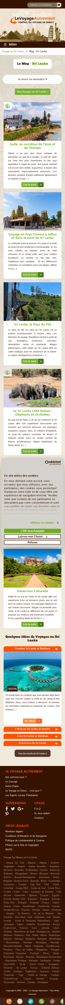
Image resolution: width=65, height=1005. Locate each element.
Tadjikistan (30, 971)
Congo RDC (22, 888)
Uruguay (54, 978)
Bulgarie (8, 881)
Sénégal (18, 971)
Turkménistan (11, 978)
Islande (7, 921)
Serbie (56, 960)
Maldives (19, 935)
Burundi (34, 881)
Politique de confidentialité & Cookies (24, 840)
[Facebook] (7, 809)
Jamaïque (9, 924)
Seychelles (9, 964)
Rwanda (30, 957)
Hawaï (46, 910)
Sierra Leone (37, 964)
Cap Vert (35, 884)
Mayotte (8, 939)
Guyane (25, 910)
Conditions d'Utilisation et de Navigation (26, 836)
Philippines (41, 950)
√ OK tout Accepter (33, 530)
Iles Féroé (20, 917)
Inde (30, 917)
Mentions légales (14, 831)
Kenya (56, 924)
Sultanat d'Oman (50, 968)
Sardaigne (45, 960)
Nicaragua (41, 942)
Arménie (8, 870)
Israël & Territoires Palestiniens (32, 921)
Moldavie (30, 939)
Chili (46, 884)
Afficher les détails (42, 522)
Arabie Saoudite (37, 866)
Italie (56, 921)
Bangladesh (21, 873)
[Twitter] (13, 809)
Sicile (22, 964)
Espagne (44, 899)
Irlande (56, 917)
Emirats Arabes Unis (14, 899)
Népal (28, 946)
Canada (22, 884)
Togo (20, 975)
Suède (7, 971)
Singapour (53, 964)
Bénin (44, 881)
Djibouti (33, 895)
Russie (19, 957)
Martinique (54, 935)
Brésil (56, 877)
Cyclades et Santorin (42, 892)
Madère (56, 931)
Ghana (7, 906)
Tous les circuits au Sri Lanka (32, 753)
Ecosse (44, 895)
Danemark (20, 895)
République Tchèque (16, 960)
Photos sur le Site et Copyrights (22, 845)
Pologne (55, 950)
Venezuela (9, 982)
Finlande (34, 902)
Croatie (7, 892)
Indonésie (39, 917)
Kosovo (24, 928)
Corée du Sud (38, 888)
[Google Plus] (21, 809)
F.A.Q (37, 809)
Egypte (55, 895)
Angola (21, 866)
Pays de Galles (24, 950)
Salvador (33, 960)
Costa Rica (54, 888)
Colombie (8, 888)
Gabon (56, 902)
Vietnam (21, 982)
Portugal (34, 953)
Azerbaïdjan (32, 870)
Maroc (43, 935)
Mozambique (12, 942)
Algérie (43, 863)
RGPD (8, 849)
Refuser (33, 542)
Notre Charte (12, 786)
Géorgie (36, 910)
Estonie (56, 899)
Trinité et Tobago (37, 975)
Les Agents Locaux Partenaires (21, 795)
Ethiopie (22, 902)
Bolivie (7, 877)
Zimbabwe (42, 982)
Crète (17, 892)
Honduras (56, 910)
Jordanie (30, 924)
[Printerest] (7, 815)
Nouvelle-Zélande (13, 946)
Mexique (18, 939)
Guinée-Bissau (11, 910)
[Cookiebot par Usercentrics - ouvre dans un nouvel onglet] (46, 462)
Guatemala (43, 906)
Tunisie (55, 975)
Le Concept (11, 781)
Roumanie (9, 957)
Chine (56, 884)
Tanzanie (44, 971)
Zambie (31, 982)
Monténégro (55, 939)
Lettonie (45, 928)
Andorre (55, 863)
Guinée (56, 906)
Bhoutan (43, 873)
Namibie (27, 942)
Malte (35, 935)
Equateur (32, 899)
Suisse (34, 968)
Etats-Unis (9, 902)
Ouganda (38, 946)
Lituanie (8, 931)
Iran (49, 917)
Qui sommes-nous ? (16, 777)
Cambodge (54, 881)
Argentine (54, 866)
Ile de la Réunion (44, 913)
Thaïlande (9, 975)
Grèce (16, 906)
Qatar (56, 953)
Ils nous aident (42, 813)
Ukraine (40, 978)
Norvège (54, 942)
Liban (56, 928)
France (45, 902)
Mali (28, 935)
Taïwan (55, 971)
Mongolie (42, 939)
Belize (33, 873)
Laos (34, 928)
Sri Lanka (21, 968)
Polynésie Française (15, 953)
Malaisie (8, 935)
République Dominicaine (48, 957)
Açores (44, 870)
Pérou (46, 953)
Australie (19, 870)
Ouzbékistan (52, 946)
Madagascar (43, 931)
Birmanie (55, 873)
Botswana (44, 877)
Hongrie (10, 913)
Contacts (39, 818)
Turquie (27, 978)
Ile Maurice (24, 913)
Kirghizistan (10, 928)
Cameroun (9, 884)
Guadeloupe (29, 906)
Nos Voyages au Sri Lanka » (32, 91)
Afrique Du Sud (15, 863)
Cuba (25, 892)
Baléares (8, 873)
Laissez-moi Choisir (30, 536)
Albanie (32, 863)
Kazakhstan (44, 924)
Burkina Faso (21, 881)
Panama (8, 950)
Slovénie (8, 968)
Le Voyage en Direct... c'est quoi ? (23, 791)
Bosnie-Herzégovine (24, 877)
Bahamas (55, 870)
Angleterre (9, 866)
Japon (20, 924)
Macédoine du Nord (24, 931)
